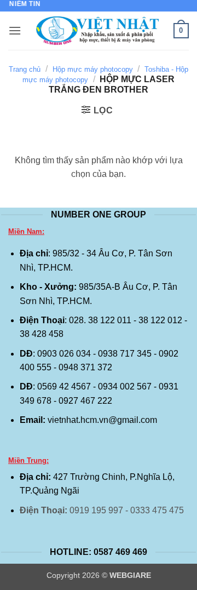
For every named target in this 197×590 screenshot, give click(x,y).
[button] (14, 30)
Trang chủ (24, 69)
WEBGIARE (130, 575)
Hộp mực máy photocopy (93, 69)
